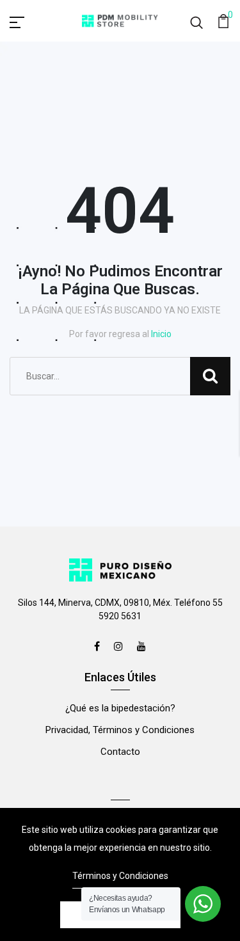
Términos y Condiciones (120, 876)
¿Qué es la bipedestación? (120, 708)
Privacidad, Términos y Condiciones (120, 730)
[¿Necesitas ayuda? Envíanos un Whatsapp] (203, 904)
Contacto (120, 751)
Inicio (161, 334)
